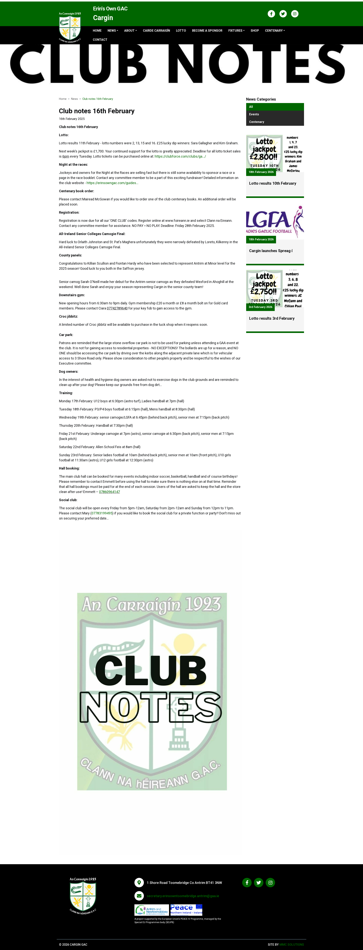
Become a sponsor (207, 30)
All (251, 107)
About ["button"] (129, 30)
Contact (100, 39)
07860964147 (109, 492)
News (74, 99)
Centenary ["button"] (274, 30)
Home (97, 30)
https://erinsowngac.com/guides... (112, 183)
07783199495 (102, 513)
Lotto (181, 30)
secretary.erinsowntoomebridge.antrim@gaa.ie (183, 896)
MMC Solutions (291, 944)
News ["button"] (112, 30)
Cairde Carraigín (156, 30)
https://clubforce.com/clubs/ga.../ (180, 156)
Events (254, 114)
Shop (255, 30)
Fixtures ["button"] (235, 30)
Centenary (256, 122)
